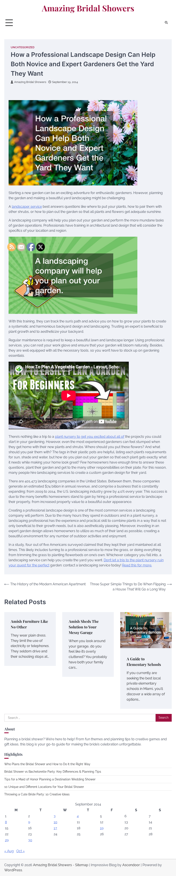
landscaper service (27, 207)
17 (55, 828)
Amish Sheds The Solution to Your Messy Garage (84, 627)
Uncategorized (22, 47)
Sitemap (81, 865)
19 (101, 828)
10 (55, 822)
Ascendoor (131, 865)
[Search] (166, 23)
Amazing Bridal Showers (88, 8)
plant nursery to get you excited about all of (89, 437)
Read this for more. (137, 565)
